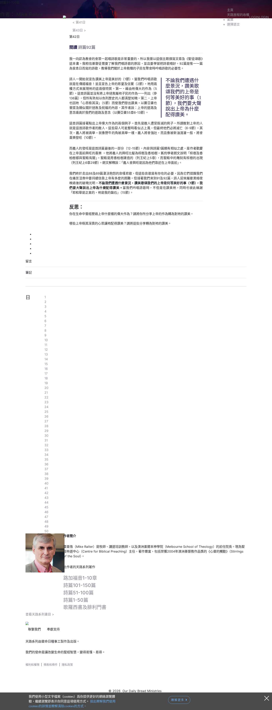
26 (46, 416)
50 (46, 531)
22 (46, 397)
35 (46, 459)
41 (46, 488)
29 (46, 431)
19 (46, 383)
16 (46, 369)
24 (46, 407)
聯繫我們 (34, 629)
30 (46, 436)
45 (46, 507)
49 (46, 526)
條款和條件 (51, 664)
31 (46, 440)
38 (46, 474)
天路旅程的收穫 (238, 15)
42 (46, 493)
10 (46, 340)
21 (46, 393)
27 (46, 421)
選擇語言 (233, 24)
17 (46, 373)
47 (46, 517)
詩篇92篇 (86, 47)
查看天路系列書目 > (39, 614)
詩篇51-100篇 (78, 593)
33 (46, 450)
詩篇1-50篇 (75, 600)
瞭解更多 (178, 700)
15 (46, 364)
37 (46, 469)
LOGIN (254, 17)
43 (46, 498)
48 (46, 521)
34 (46, 455)
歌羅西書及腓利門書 (84, 607)
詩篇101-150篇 (79, 585)
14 (46, 359)
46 (46, 512)
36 (46, 464)
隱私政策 (67, 664)
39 (46, 478)
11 (45, 345)
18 (46, 378)
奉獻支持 (53, 629)
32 (46, 445)
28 (46, 426)
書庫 (230, 19)
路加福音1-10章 (80, 578)
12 (46, 350)
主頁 (230, 10)
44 (46, 502)
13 (46, 354)
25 (46, 412)
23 (46, 402)
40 (46, 483)
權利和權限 (32, 664)
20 (46, 388)
